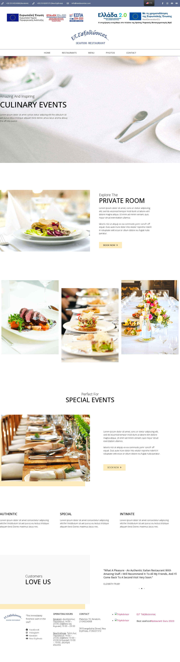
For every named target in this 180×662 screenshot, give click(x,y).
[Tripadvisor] (172, 3)
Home (47, 52)
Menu (91, 52)
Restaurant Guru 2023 (162, 621)
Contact (131, 52)
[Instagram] (167, 3)
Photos (110, 52)
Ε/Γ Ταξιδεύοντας (146, 614)
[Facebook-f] (163, 3)
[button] (139, 588)
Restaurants (69, 52)
